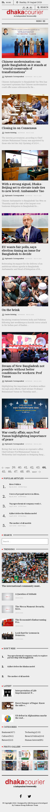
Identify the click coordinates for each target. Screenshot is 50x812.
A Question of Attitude (26, 594)
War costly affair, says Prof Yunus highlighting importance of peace (24, 435)
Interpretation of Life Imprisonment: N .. (26, 691)
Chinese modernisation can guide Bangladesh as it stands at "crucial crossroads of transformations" (24, 67)
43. (38, 467)
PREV (7, 468)
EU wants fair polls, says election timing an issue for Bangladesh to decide (21, 250)
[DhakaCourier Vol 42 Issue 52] (40, 768)
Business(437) (8, 732)
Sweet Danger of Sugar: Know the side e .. (30, 704)
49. (28, 471)
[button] (40, 21)
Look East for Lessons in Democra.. (27, 634)
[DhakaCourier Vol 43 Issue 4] (25, 758)
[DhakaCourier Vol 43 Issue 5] (9, 758)
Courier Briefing (11, 133)
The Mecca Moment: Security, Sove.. (29, 607)
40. (20, 467)
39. (14, 467)
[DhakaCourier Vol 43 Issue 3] (40, 758)
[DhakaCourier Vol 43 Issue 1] (25, 768)
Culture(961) (8, 736)
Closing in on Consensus (19, 128)
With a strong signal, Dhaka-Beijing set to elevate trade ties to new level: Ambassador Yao (23, 187)
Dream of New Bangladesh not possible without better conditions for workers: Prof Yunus (23, 371)
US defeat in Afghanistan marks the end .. (31, 716)
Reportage (28, 76)
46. (10, 471)
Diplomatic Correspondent (14, 76)
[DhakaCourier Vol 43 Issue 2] (9, 768)
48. (22, 471)
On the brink (11, 310)
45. (4, 471)
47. (16, 471)
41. (26, 467)
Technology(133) (33, 732)
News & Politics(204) (34, 736)
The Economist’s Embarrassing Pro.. (30, 621)
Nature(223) (7, 740)
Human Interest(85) (34, 740)
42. (32, 467)
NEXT (34, 472)
